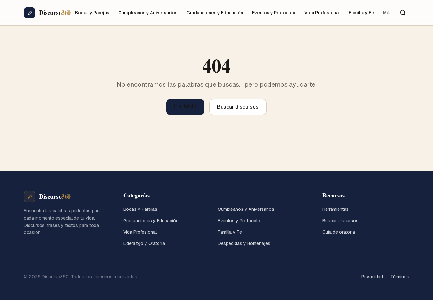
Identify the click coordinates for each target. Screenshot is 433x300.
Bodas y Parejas (92, 13)
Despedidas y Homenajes (244, 243)
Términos (400, 276)
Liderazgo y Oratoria (144, 243)
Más (387, 13)
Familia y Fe (361, 13)
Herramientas (335, 209)
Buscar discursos (238, 106)
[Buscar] (403, 12)
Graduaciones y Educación (214, 13)
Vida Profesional (322, 13)
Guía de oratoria (338, 232)
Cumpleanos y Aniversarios (148, 13)
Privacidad (372, 276)
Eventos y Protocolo (273, 13)
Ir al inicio (185, 106)
